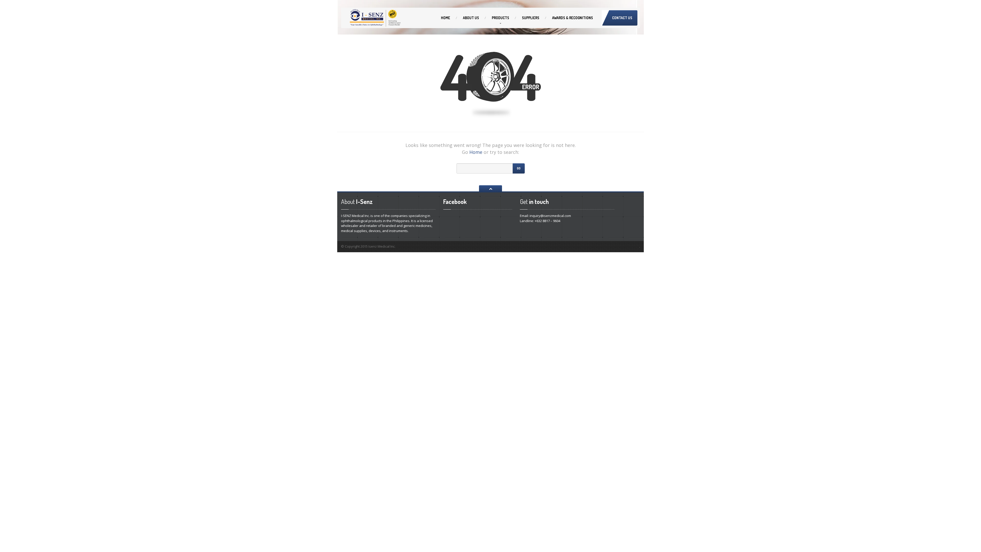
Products (500, 18)
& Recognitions (572, 18)
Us (471, 18)
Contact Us (622, 18)
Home (445, 18)
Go (518, 168)
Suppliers (530, 18)
